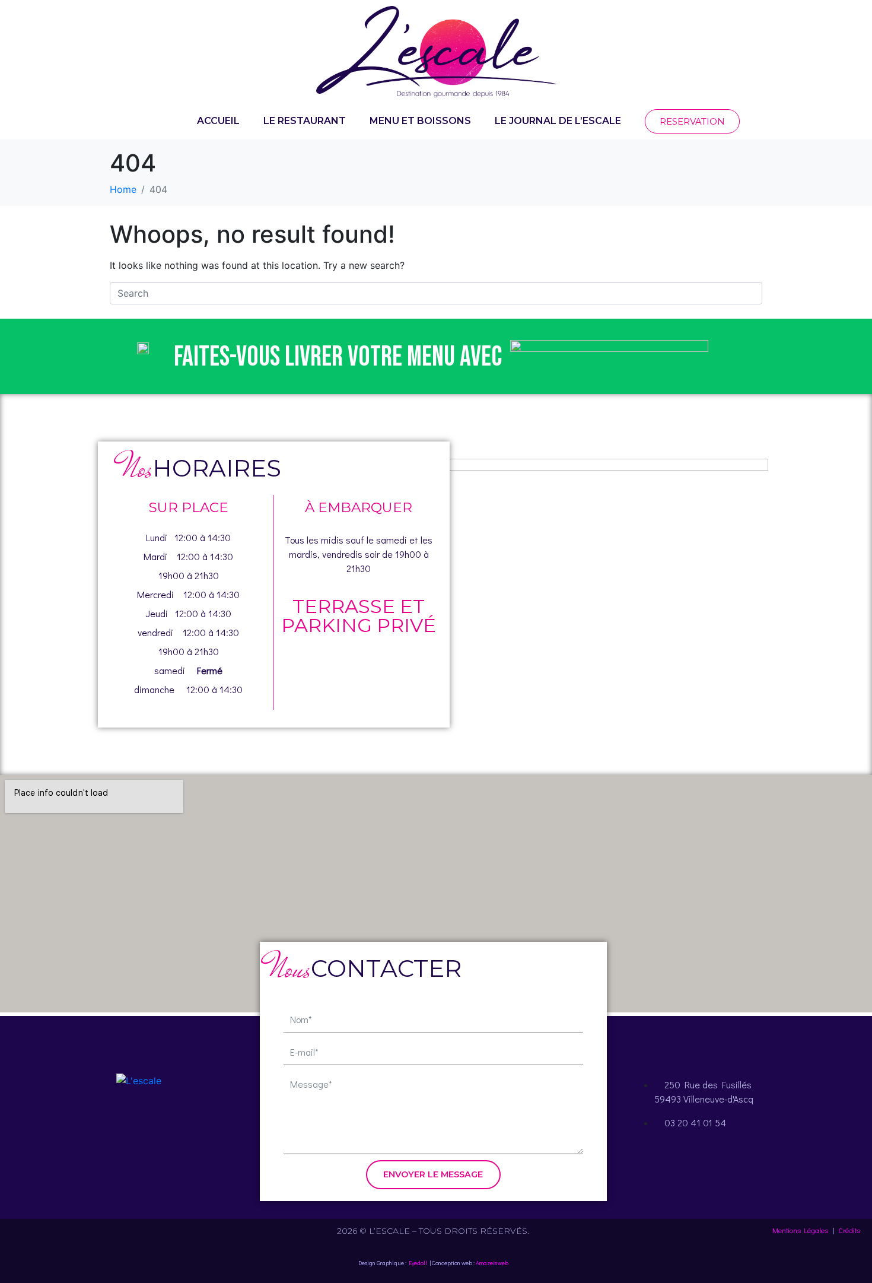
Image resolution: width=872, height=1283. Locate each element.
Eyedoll (418, 1263)
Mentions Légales (800, 1230)
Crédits (849, 1230)
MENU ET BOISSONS (420, 120)
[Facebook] (106, 1126)
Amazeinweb (492, 1263)
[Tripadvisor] (171, 1126)
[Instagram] (139, 1126)
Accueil (218, 120)
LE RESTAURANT (304, 120)
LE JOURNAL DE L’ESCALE (558, 120)
